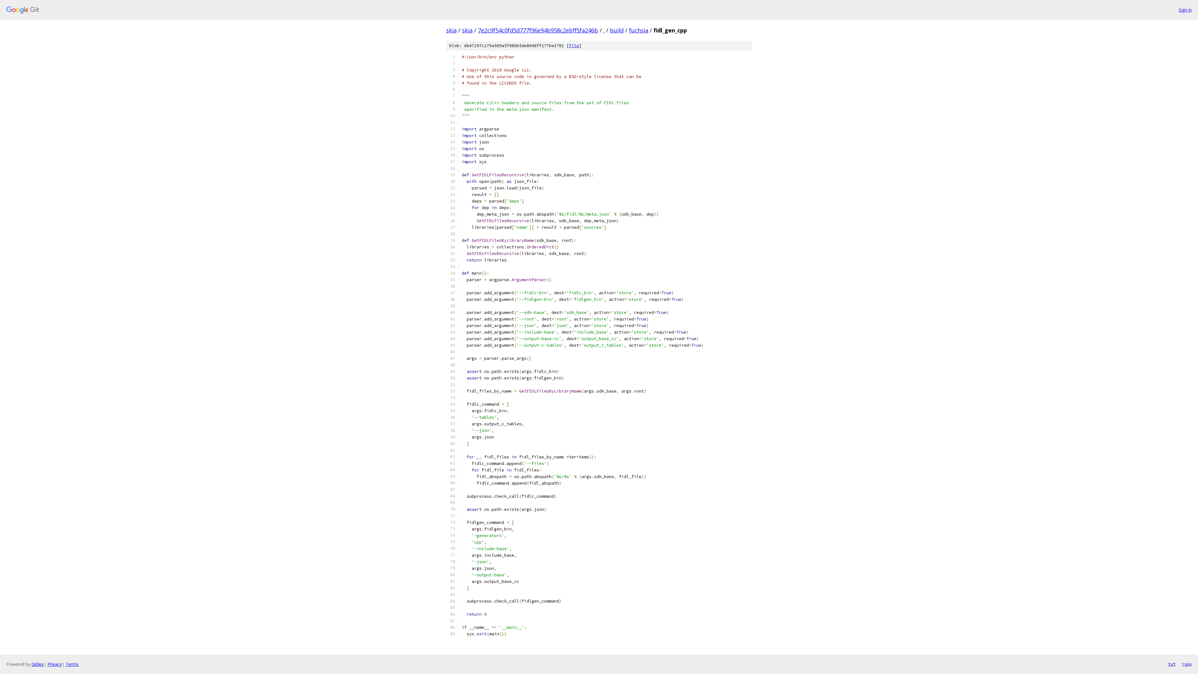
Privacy (54, 664)
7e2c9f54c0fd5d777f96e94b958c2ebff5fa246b (538, 30)
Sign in (1185, 10)
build (617, 30)
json (1187, 664)
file (574, 45)
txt (1172, 664)
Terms (72, 664)
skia (451, 30)
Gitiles (38, 664)
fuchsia (638, 30)
